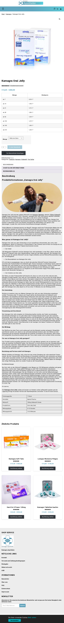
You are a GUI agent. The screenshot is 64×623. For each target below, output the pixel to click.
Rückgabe (5, 564)
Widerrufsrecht (7, 567)
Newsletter (5, 579)
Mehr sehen (32, 617)
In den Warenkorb (14, 147)
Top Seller (31, 159)
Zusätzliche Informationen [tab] (13, 168)
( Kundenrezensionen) (16, 85)
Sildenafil (24, 159)
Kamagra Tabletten (38, 215)
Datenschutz (6, 588)
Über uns (5, 582)
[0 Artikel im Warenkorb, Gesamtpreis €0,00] (57, 9)
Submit (22, 605)
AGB (3, 570)
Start (3, 14)
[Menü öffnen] (3, 8)
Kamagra (8, 14)
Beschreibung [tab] (8, 164)
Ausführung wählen (16, 468)
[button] (59, 19)
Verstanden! (14, 620)
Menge (5, 139)
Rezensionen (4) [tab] (9, 171)
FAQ (3, 585)
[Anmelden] (60, 9)
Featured (11, 159)
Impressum (5, 592)
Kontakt (4, 557)
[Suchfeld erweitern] (54, 8)
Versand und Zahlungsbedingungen (13, 561)
